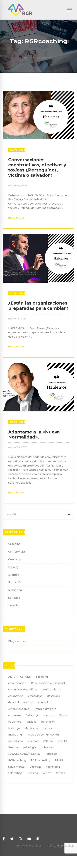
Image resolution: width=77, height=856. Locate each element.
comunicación (17, 683)
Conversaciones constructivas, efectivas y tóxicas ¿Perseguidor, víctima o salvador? (37, 167)
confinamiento (51, 689)
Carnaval (25, 676)
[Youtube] (29, 839)
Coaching (16, 150)
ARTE (12, 676)
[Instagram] (20, 839)
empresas (14, 715)
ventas (47, 773)
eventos (49, 715)
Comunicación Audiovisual (48, 683)
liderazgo (14, 728)
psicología (29, 747)
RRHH (59, 760)
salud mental (16, 766)
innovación (48, 721)
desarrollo (53, 696)
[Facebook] (3, 839)
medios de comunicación (43, 734)
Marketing (15, 590)
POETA (62, 741)
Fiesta (63, 715)
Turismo (32, 773)
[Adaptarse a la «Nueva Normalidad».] (38, 364)
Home (28, 57)
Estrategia (32, 715)
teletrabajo (15, 773)
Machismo (31, 728)
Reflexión (51, 753)
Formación (15, 582)
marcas (47, 728)
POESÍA (48, 741)
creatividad (35, 696)
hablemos (14, 721)
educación (44, 702)
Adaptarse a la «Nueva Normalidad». (34, 434)
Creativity (14, 559)
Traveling (14, 605)
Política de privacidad (60, 845)
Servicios (14, 597)
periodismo (15, 741)
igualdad (31, 721)
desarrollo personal (20, 702)
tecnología (53, 766)
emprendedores (18, 709)
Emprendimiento (45, 709)
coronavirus (15, 696)
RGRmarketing (40, 760)
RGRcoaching (17, 760)
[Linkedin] (38, 839)
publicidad (47, 747)
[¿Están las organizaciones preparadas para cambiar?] (38, 236)
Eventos (13, 574)
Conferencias (17, 551)
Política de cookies (29, 845)
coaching (42, 676)
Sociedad (35, 766)
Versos (60, 773)
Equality (13, 567)
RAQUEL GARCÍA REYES (24, 753)
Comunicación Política (22, 689)
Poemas (33, 741)
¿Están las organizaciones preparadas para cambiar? (38, 305)
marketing (15, 734)
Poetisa (13, 747)
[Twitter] (12, 839)
